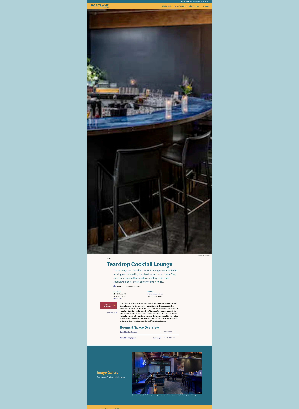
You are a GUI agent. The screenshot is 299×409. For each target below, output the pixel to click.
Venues (108, 258)
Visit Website (111, 313)
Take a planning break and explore (198, 1)
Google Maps (117, 298)
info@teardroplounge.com (155, 294)
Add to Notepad (107, 305)
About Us (206, 6)
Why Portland (166, 6)
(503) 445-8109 (157, 296)
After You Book (194, 6)
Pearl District (119, 286)
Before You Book (180, 6)
